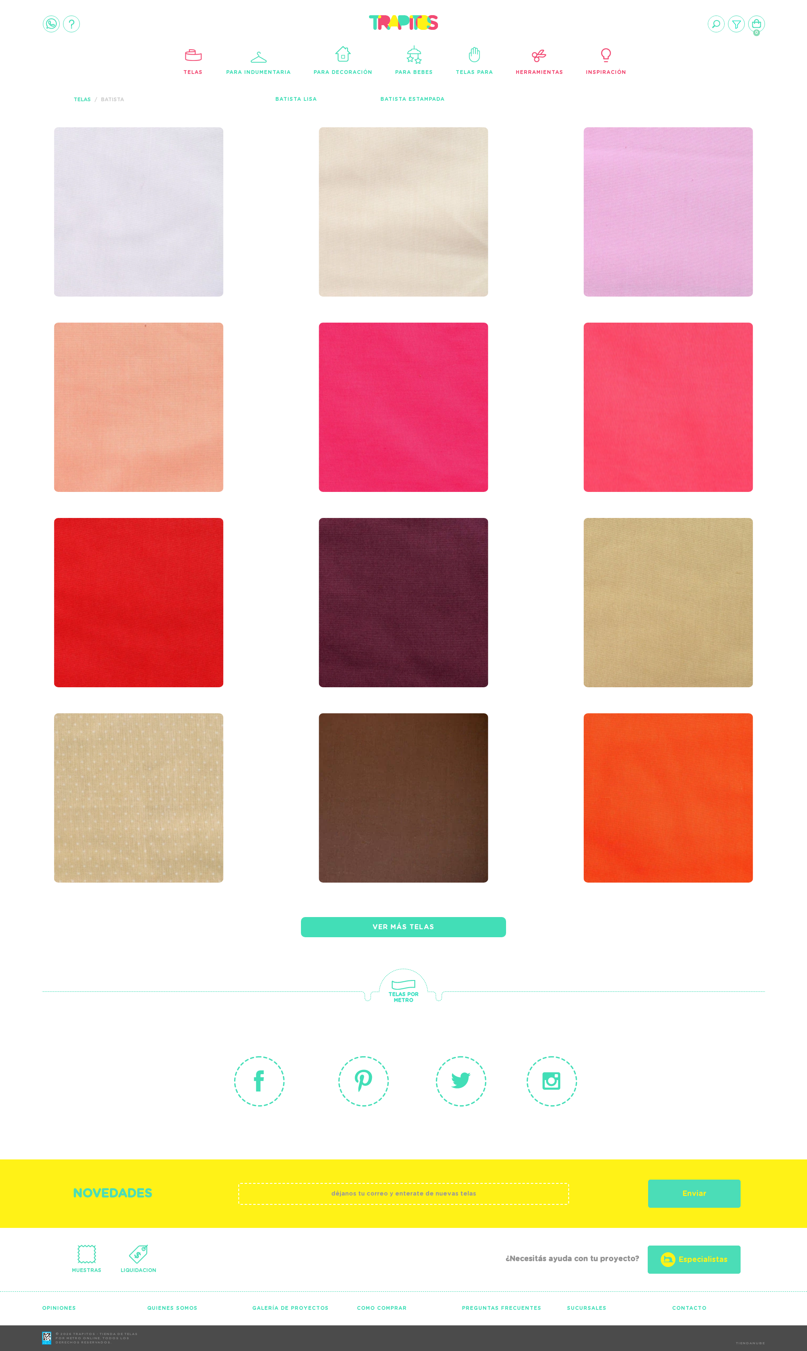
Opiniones (59, 1308)
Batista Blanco (104, 172)
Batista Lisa (296, 99)
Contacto (689, 1308)
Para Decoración (343, 72)
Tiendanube (750, 1343)
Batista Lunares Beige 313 (134, 758)
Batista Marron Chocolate (404, 758)
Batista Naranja (637, 758)
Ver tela (202, 189)
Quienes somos (172, 1308)
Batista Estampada (412, 99)
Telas (193, 72)
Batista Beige (628, 562)
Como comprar (382, 1308)
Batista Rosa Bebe (642, 172)
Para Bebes (414, 72)
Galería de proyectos (290, 1308)
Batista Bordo (366, 562)
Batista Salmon (104, 367)
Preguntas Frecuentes (501, 1308)
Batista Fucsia (366, 367)
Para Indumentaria (258, 72)
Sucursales (587, 1308)
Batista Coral (630, 367)
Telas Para (474, 72)
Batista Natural (372, 172)
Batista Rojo (97, 562)
